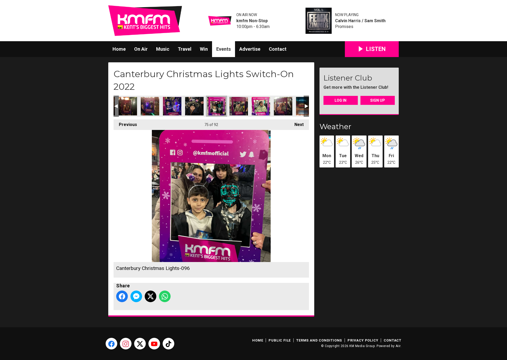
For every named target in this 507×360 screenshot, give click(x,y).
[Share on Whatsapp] (165, 296)
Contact (278, 49)
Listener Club (347, 77)
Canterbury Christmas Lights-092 (128, 106)
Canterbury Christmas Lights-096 (216, 106)
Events (223, 49)
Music (162, 49)
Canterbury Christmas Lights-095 (194, 106)
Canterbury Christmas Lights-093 (150, 106)
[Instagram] (126, 343)
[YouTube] (154, 343)
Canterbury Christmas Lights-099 (261, 106)
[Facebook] (111, 343)
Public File (280, 340)
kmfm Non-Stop (252, 20)
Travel (184, 49)
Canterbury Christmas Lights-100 (283, 106)
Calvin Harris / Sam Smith (360, 20)
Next (296, 124)
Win (204, 49)
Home (119, 49)
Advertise (249, 49)
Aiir (398, 346)
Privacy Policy (363, 340)
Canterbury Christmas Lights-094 (172, 106)
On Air (141, 49)
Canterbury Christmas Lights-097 (238, 106)
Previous (125, 124)
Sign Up (377, 100)
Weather (335, 126)
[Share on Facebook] (122, 296)
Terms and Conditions (319, 340)
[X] (140, 343)
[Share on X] (150, 296)
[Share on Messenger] (136, 296)
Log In (340, 100)
